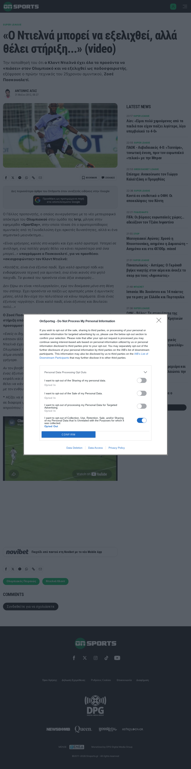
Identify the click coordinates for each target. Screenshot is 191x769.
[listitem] (95, 372)
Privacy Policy (117, 447)
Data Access (95, 447)
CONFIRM (69, 434)
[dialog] (95, 384)
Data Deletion (74, 447)
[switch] (142, 380)
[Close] (160, 321)
